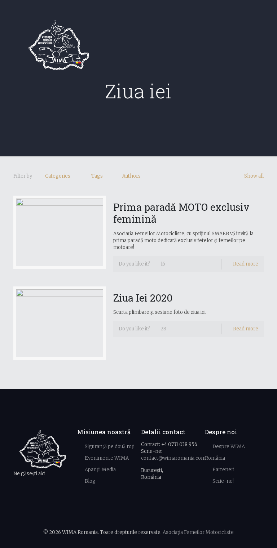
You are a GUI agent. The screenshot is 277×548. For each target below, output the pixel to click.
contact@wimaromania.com (173, 458)
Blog (90, 481)
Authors (131, 176)
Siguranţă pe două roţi (110, 447)
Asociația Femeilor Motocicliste (198, 532)
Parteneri (223, 470)
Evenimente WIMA (107, 458)
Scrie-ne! (223, 481)
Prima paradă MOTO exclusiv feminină (181, 212)
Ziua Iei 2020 (142, 297)
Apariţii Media (100, 470)
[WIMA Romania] (59, 45)
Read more (245, 264)
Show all (254, 176)
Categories (57, 176)
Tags (97, 176)
